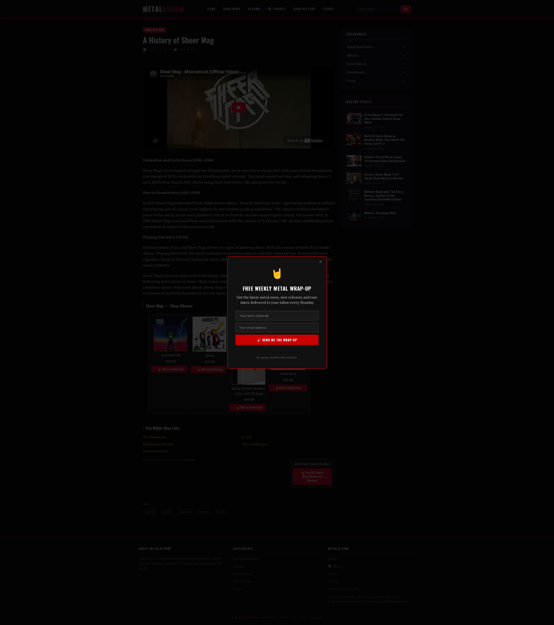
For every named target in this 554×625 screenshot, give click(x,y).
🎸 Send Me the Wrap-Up (277, 339)
